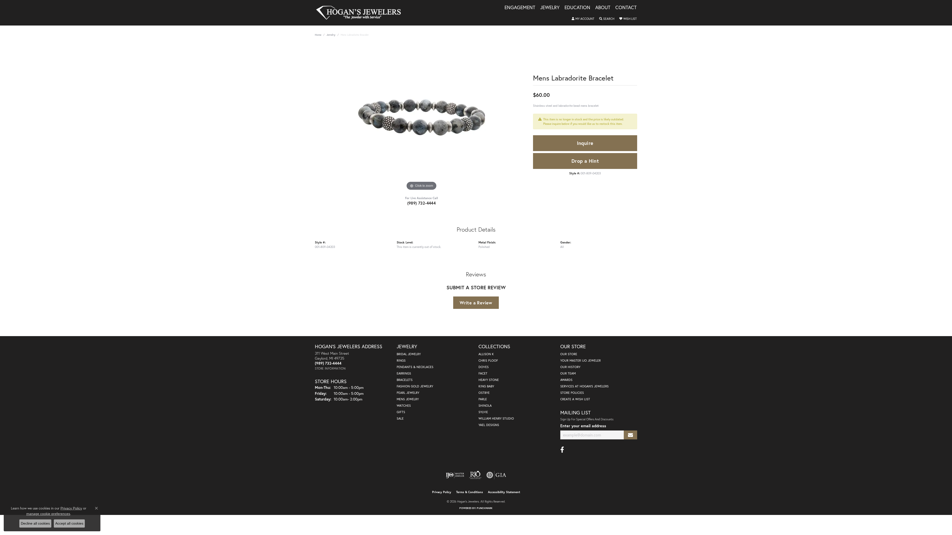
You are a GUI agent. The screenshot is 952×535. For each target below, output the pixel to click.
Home (318, 34)
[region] (421, 117)
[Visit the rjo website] (475, 475)
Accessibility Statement (504, 492)
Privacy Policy (441, 492)
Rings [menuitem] (401, 360)
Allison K (486, 354)
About (602, 7)
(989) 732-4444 (421, 203)
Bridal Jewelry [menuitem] (409, 354)
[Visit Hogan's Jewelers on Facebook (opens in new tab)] (562, 450)
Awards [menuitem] (566, 380)
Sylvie (483, 412)
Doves (483, 367)
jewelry (331, 34)
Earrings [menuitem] (404, 373)
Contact (626, 7)
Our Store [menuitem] (568, 354)
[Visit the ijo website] (455, 475)
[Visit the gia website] (496, 475)
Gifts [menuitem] (401, 412)
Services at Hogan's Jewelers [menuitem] (584, 386)
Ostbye (484, 393)
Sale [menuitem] (400, 418)
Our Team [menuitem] (568, 373)
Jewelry (550, 7)
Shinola (485, 405)
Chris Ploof (488, 360)
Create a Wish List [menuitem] (575, 399)
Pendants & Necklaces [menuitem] (415, 367)
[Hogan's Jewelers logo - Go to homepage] (360, 13)
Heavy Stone (488, 380)
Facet (482, 373)
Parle (482, 399)
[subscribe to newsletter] (630, 435)
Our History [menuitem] (570, 367)
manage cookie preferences (48, 514)
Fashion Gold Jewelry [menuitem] (415, 386)
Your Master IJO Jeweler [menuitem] (580, 360)
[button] (583, 19)
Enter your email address (583, 425)
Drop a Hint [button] (585, 161)
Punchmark (484, 508)
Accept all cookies (69, 523)
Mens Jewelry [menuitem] (408, 399)
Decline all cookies (35, 523)
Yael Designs (488, 425)
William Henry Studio (496, 418)
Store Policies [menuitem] (572, 393)
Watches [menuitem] (404, 405)
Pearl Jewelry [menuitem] (408, 393)
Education (577, 7)
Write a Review (476, 303)
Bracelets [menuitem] (405, 380)
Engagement (520, 7)
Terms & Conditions (469, 492)
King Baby (486, 386)
